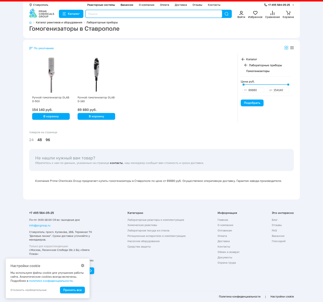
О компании (146, 4)
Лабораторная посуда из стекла (148, 230)
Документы (225, 257)
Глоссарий (279, 241)
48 (39, 140)
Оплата (164, 4)
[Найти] (226, 14)
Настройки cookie (282, 296)
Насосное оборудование (143, 241)
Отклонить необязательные (28, 290)
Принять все (72, 290)
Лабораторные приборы (265, 65)
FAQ (274, 230)
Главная (223, 219)
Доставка (181, 4)
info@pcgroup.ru (39, 225)
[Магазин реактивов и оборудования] (32, 22)
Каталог (74, 14)
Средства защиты (139, 246)
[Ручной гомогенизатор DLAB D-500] (51, 75)
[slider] (243, 84)
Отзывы (197, 4)
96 (48, 140)
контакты (116, 162)
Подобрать (252, 103)
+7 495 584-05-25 (279, 4)
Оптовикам (225, 230)
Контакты (214, 4)
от (245, 89)
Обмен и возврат (229, 252)
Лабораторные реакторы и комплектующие (155, 219)
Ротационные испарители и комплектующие (156, 235)
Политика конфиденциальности (240, 296)
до (270, 89)
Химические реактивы (142, 225)
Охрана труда (227, 262)
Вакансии (127, 4)
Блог (275, 219)
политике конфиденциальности (51, 280)
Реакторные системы (101, 4)
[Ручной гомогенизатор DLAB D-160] (96, 75)
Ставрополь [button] (40, 4)
